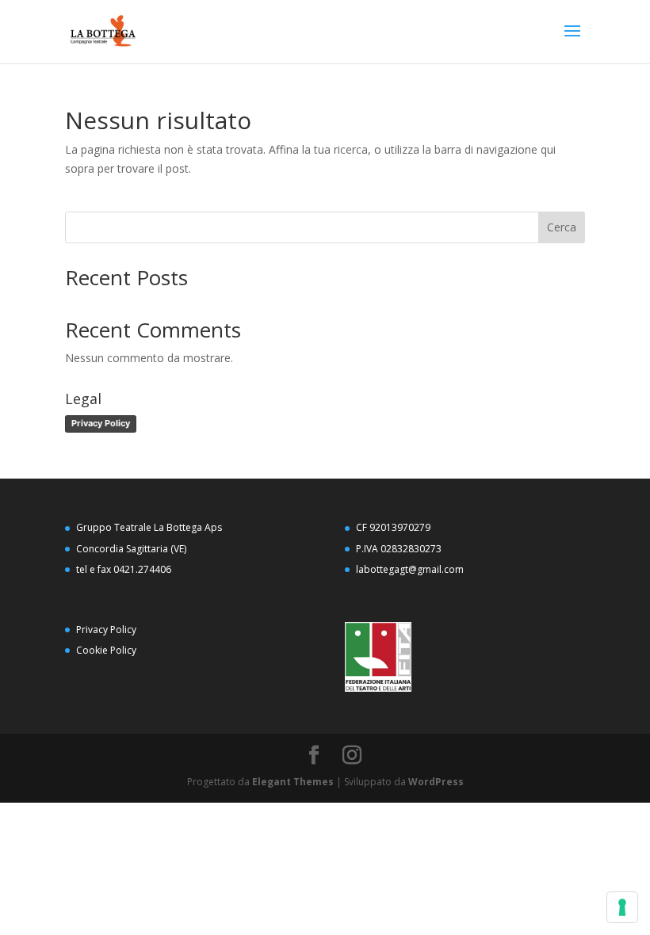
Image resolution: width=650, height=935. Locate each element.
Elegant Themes (293, 781)
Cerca (561, 227)
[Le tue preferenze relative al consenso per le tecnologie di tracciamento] (622, 907)
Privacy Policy (100, 423)
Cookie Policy (106, 650)
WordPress (436, 781)
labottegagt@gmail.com (410, 569)
